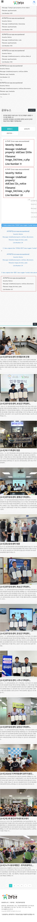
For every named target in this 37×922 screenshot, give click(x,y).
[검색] (34, 2)
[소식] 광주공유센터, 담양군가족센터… (15, 727)
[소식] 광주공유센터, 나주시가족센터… (15, 680)
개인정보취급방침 (20, 902)
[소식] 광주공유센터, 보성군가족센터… (15, 403)
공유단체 (27, 129)
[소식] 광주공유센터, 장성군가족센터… (15, 633)
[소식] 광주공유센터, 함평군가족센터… (15, 497)
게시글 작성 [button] (32, 110)
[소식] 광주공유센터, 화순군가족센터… (15, 587)
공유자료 (9, 133)
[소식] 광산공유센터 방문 (10, 544)
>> (30, 885)
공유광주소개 (4, 902)
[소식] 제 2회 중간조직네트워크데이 (14, 818)
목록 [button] (35, 324)
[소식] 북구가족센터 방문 (10, 450)
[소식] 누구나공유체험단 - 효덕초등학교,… (17, 865)
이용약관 (12, 902)
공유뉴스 (10, 129)
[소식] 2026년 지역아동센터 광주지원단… (16, 773)
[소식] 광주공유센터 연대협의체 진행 (14, 357)
